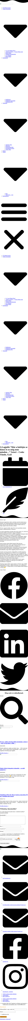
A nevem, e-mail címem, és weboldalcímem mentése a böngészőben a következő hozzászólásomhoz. (12, 834)
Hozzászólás (3, 815)
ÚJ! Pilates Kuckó (7, 7)
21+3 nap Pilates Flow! (10, 50)
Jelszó (1, 1011)
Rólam (4, 150)
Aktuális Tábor (8, 144)
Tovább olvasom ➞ (4, 753)
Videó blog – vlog (9, 194)
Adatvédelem (5, 995)
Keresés (1, 695)
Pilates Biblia (8, 56)
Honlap (1, 831)
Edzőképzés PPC (9, 102)
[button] (14, 226)
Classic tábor (8, 149)
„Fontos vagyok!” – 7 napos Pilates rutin (14, 51)
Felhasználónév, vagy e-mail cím (7, 1009)
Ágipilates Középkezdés (10, 54)
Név (1, 826)
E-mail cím (3, 828)
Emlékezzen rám (5, 1014)
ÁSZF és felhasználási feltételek (9, 994)
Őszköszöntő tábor (9, 147)
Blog (6, 193)
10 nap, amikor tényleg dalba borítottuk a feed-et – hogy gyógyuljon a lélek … (13, 742)
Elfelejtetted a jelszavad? (5, 1019)
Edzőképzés (8, 99)
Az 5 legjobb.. (8, 55)
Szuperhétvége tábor (9, 148)
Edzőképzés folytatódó (10, 100)
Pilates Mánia (8, 53)
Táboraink (7, 146)
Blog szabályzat (6, 996)
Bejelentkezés (6, 196)
